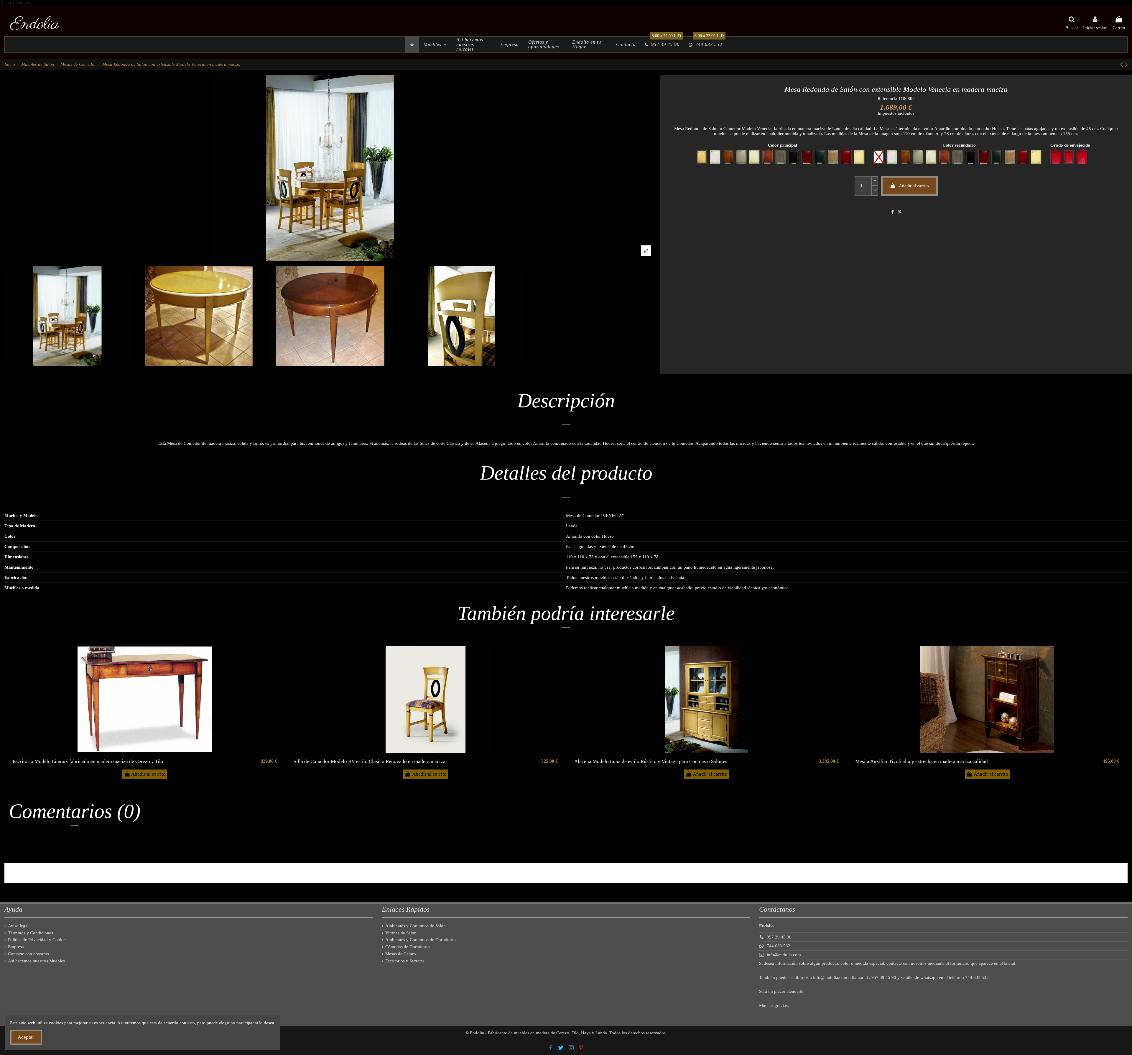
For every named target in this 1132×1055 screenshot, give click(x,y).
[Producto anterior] (1122, 64)
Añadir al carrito (914, 185)
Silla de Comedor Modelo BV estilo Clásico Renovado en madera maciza (369, 761)
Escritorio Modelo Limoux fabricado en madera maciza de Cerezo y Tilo (88, 761)
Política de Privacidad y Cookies (38, 939)
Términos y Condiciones (30, 933)
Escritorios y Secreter (404, 961)
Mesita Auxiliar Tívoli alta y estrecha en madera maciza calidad (921, 761)
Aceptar (26, 1037)
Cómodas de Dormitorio (407, 946)
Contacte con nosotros (28, 953)
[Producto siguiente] (1126, 64)
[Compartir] (892, 212)
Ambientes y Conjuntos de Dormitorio (420, 939)
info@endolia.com (784, 954)
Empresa (16, 946)
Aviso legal (18, 925)
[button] (435, 44)
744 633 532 (778, 946)
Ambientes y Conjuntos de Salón (415, 925)
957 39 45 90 (779, 937)
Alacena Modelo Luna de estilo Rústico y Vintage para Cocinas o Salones (650, 761)
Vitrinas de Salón (401, 933)
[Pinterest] (899, 212)
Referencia (887, 98)
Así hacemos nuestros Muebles (36, 961)
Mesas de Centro (400, 953)
